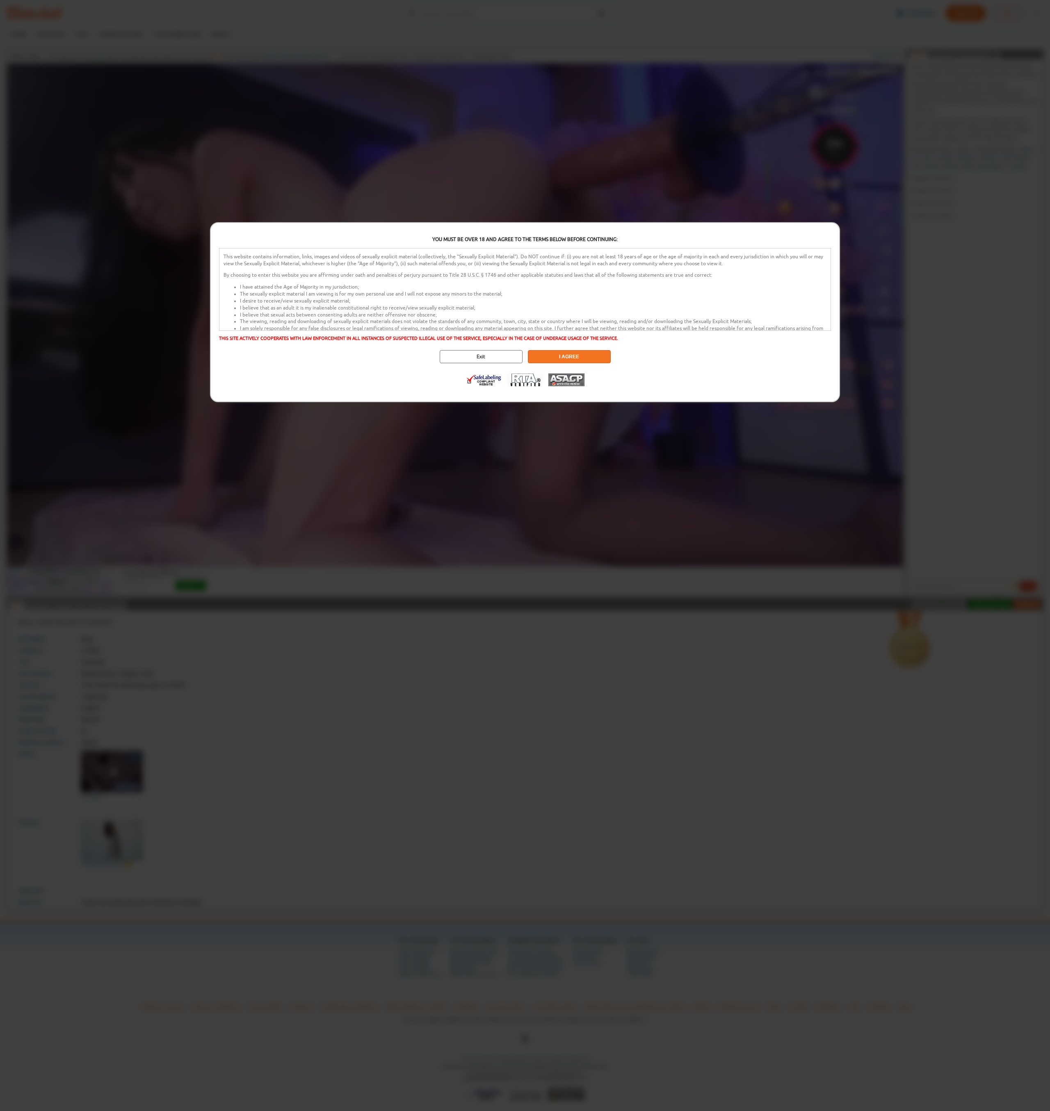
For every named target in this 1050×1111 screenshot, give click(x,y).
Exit (481, 357)
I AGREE (569, 357)
